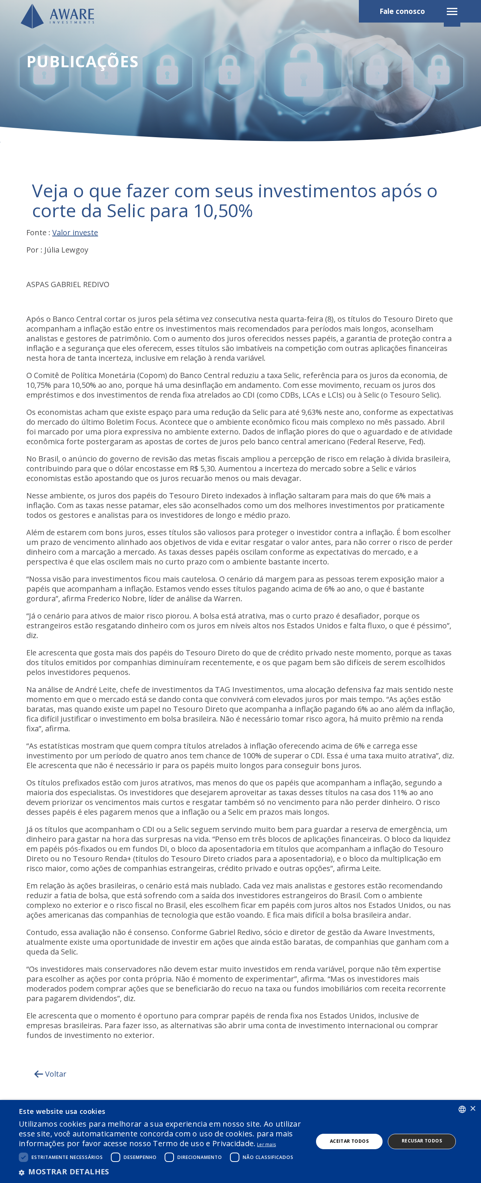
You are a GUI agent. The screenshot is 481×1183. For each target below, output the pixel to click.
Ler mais (266, 1144)
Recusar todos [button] (422, 1141)
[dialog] (240, 1141)
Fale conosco (402, 11)
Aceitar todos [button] (349, 1141)
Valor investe (75, 232)
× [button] (472, 1109)
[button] (162, 1171)
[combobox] (462, 1109)
